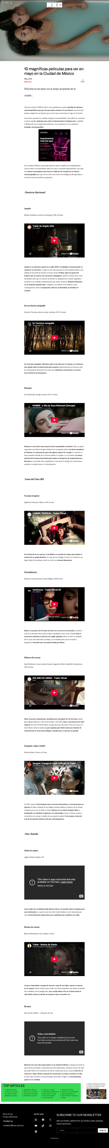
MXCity (28, 82)
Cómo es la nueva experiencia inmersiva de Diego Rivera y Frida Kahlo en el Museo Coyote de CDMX (51, 1093)
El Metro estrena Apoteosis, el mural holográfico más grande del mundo (11, 1093)
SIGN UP (103, 1130)
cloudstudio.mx (54, 1138)
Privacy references (10, 1117)
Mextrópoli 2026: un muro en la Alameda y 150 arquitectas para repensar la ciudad (31, 1093)
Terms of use (8, 1114)
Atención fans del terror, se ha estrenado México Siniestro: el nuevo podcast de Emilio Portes (69, 1093)
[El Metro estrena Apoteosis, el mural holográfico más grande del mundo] (96, 1094)
